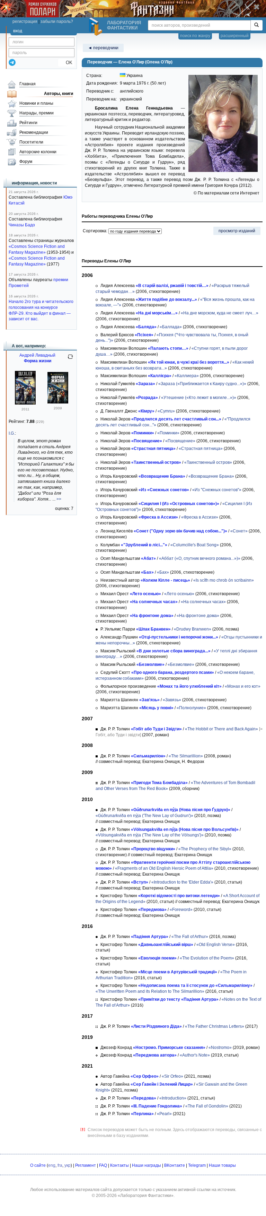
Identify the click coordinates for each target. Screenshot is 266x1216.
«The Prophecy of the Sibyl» (204, 848)
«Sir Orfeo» (172, 1076)
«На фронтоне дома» (198, 615)
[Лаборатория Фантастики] (96, 26)
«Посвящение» (180, 440)
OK (66, 62)
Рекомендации (33, 132)
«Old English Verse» (215, 944)
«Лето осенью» (179, 593)
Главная (27, 83)
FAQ (103, 1165)
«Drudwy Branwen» (192, 629)
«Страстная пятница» (201, 448)
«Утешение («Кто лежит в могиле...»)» (198, 397)
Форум (25, 161)
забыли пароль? (57, 21)
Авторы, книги (58, 93)
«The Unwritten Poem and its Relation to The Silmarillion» (150, 991)
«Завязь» (172, 699)
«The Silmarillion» (186, 756)
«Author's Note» (195, 1055)
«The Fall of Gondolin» (206, 1106)
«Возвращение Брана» (211, 476)
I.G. (12, 433)
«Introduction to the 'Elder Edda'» (182, 882)
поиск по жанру (195, 35)
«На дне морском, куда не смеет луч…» (219, 313)
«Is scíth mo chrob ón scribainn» (223, 580)
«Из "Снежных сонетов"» (216, 489)
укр (67, 1165)
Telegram (197, 1165)
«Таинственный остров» (208, 462)
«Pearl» (164, 1113)
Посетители (31, 142)
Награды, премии (36, 113)
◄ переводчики (103, 47)
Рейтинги (28, 122)
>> (58, 499)
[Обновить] (70, 359)
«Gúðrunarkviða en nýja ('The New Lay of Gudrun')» (144, 815)
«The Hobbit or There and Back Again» (221, 729)
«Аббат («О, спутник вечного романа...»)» (199, 558)
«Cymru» (166, 411)
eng (51, 1165)
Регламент (85, 1165)
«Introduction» (172, 1098)
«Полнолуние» (191, 707)
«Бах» (163, 572)
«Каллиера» (187, 375)
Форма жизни (37, 360)
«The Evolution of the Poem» (207, 958)
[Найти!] (256, 25)
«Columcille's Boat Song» (194, 544)
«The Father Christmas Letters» (214, 1026)
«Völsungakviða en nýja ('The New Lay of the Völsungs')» (150, 835)
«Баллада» (171, 326)
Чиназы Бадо (22, 225)
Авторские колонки (37, 151)
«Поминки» (168, 433)
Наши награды (146, 1165)
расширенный (235, 35)
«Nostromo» (220, 1047)
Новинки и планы (36, 103)
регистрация (24, 21)
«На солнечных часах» (203, 601)
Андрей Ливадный (37, 355)
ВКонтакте (174, 1165)
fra (59, 1165)
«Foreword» (181, 909)
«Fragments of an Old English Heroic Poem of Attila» (164, 868)
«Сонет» (239, 531)
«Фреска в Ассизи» (199, 517)
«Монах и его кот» (242, 686)
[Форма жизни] (25, 403)
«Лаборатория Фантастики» (146, 1195)
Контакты (119, 1165)
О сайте (38, 1165)
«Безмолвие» (181, 664)
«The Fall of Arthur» (189, 936)
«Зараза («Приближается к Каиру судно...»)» (202, 383)
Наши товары (222, 1165)
